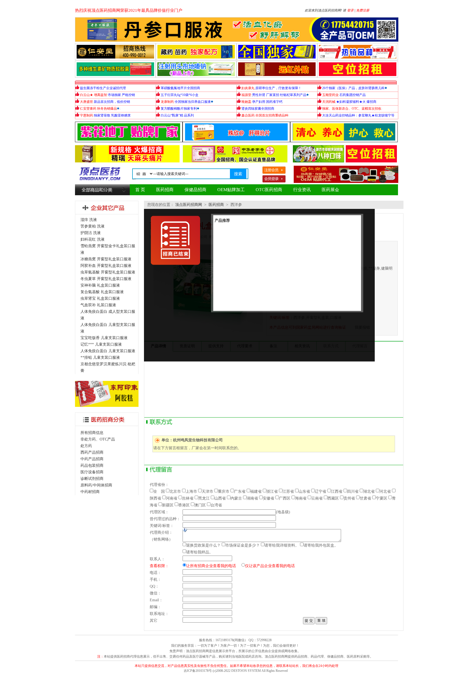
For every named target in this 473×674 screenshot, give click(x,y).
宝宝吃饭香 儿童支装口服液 (104, 338)
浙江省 (272, 491)
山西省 (220, 498)
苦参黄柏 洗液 (92, 226)
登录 (350, 10)
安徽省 (268, 498)
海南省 (301, 498)
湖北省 (369, 491)
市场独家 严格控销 (121, 95)
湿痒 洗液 (88, 220)
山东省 (304, 491)
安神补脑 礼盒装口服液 (100, 285)
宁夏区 (381, 498)
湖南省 (252, 498)
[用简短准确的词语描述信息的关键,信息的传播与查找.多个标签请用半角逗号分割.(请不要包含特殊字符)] (185, 530)
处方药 (86, 446)
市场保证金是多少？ (242, 545)
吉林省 (188, 498)
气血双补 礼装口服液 (98, 305)
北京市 (175, 491)
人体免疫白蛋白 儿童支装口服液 (107, 351)
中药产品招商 (91, 459)
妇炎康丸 (248, 88)
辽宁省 (320, 491)
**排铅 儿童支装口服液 (100, 357)
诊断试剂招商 (91, 479)
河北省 (385, 491)
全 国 (159, 491)
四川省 (353, 491)
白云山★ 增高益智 (93, 95)
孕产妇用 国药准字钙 (267, 102)
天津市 (207, 491)
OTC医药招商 (269, 189)
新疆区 (168, 505)
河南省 (171, 498)
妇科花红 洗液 (92, 239)
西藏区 (333, 498)
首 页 (140, 189)
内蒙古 (236, 498)
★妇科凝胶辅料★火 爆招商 (356, 102)
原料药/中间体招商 (96, 485)
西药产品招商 (91, 452)
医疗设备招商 (91, 472)
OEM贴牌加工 (231, 189)
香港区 (184, 505)
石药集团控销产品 (352, 95)
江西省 (336, 491)
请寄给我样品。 (199, 552)
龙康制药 (167, 102)
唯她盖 (246, 102)
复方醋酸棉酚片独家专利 (179, 108)
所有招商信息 (91, 433)
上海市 (191, 491)
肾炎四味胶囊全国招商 (257, 108)
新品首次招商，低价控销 (112, 102)
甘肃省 (365, 498)
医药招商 (165, 189)
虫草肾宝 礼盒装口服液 (100, 298)
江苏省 (288, 491)
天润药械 (328, 102)
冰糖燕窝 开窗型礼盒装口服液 (105, 259)
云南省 (317, 498)
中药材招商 (90, 492)
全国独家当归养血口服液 (193, 102)
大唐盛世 (86, 102)
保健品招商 (195, 189)
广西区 (284, 498)
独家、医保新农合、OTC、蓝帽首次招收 (351, 108)
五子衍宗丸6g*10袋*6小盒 (179, 95)
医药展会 (330, 189)
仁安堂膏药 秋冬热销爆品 (98, 108)
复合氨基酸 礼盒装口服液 (102, 292)
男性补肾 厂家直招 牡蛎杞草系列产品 (279, 95)
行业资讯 (302, 189)
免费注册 (362, 10)
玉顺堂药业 (330, 95)
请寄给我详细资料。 (281, 545)
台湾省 (216, 505)
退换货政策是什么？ (203, 545)
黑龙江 (204, 498)
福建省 (256, 491)
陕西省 (155, 498)
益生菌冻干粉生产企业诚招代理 (103, 88)
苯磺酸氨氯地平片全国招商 (180, 88)
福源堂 (246, 95)
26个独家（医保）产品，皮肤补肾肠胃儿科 (353, 88)
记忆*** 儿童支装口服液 (101, 344)
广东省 (240, 491)
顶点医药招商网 (188, 205)
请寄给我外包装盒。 (321, 545)
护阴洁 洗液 (90, 233)
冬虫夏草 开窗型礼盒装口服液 (105, 279)
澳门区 (200, 505)
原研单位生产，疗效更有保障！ (278, 88)
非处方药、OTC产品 (97, 439)
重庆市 (223, 491)
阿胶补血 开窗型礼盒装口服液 (105, 266)
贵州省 (349, 498)
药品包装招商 (91, 465)
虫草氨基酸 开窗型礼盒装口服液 (107, 272)
